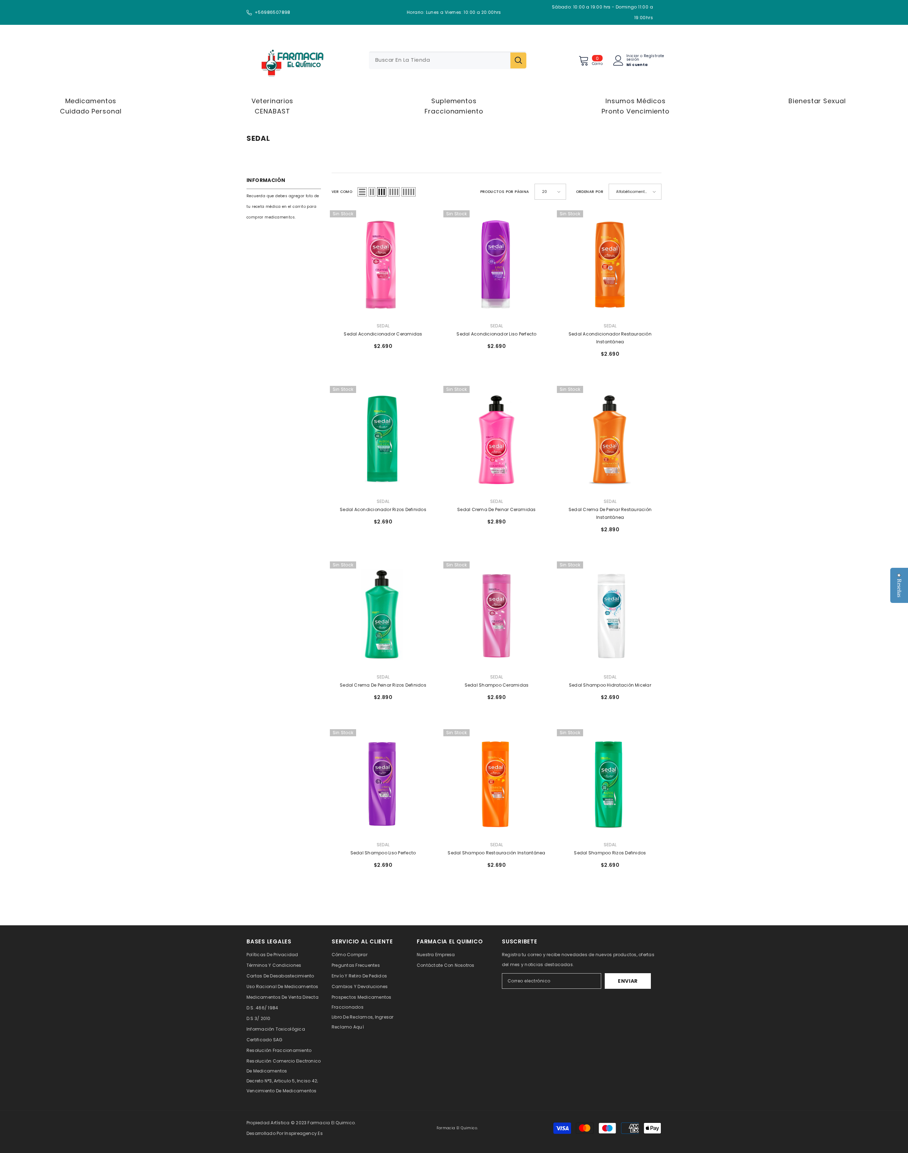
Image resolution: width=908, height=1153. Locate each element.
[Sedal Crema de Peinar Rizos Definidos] (383, 614)
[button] (362, 191)
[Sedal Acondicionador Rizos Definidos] (383, 439)
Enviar (628, 981)
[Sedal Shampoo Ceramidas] (496, 614)
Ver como (342, 191)
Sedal (383, 326)
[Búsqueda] (447, 60)
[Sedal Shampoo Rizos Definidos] (610, 782)
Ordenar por (589, 191)
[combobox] (439, 60)
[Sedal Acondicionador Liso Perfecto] (496, 263)
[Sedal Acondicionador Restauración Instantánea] (610, 263)
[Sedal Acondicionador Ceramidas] (383, 263)
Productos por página (504, 191)
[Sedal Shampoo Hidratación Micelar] (610, 614)
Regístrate (654, 56)
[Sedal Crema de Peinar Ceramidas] (496, 439)
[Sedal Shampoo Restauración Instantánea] (496, 782)
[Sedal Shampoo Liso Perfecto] (383, 782)
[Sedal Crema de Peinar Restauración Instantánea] (610, 439)
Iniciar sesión (632, 57)
